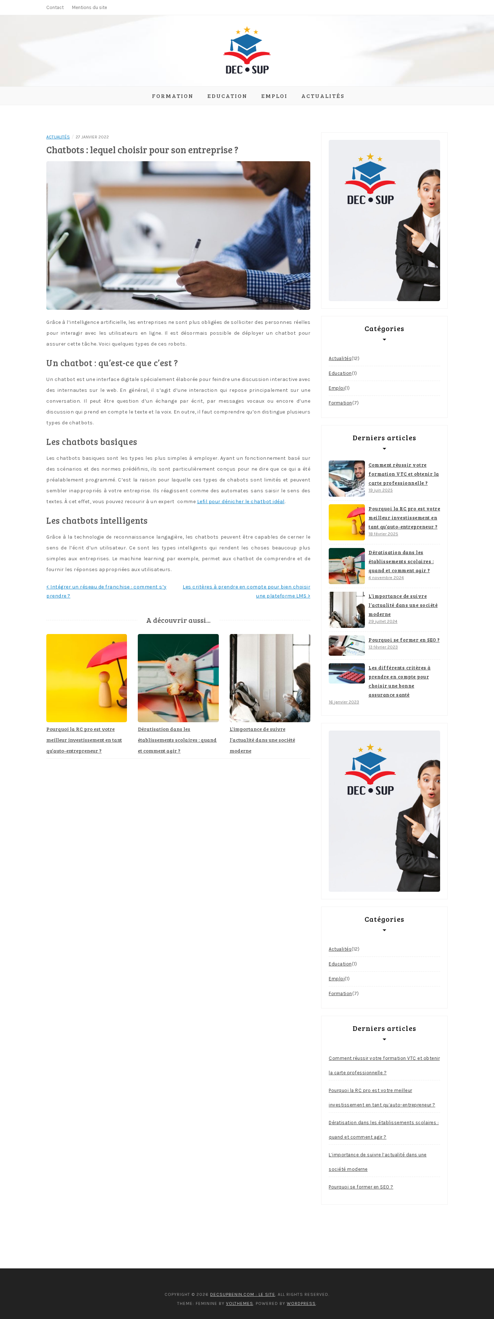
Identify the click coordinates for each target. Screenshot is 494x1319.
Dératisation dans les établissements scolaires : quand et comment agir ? (177, 739)
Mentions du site (89, 7)
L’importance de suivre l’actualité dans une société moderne (262, 739)
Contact (55, 7)
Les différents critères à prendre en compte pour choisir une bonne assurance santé (400, 681)
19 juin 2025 (381, 490)
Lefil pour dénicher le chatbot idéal (241, 501)
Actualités (322, 95)
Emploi (274, 95)
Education (227, 95)
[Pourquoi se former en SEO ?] (347, 645)
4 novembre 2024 (386, 577)
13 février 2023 (383, 647)
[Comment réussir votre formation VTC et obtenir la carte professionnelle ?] (347, 479)
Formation (172, 95)
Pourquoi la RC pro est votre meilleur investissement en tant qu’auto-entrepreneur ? (84, 739)
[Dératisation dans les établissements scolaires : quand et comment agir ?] (347, 566)
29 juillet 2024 (383, 621)
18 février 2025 (383, 533)
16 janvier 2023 (344, 702)
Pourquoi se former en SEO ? (404, 640)
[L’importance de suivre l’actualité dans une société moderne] (347, 610)
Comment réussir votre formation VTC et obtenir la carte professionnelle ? (404, 474)
